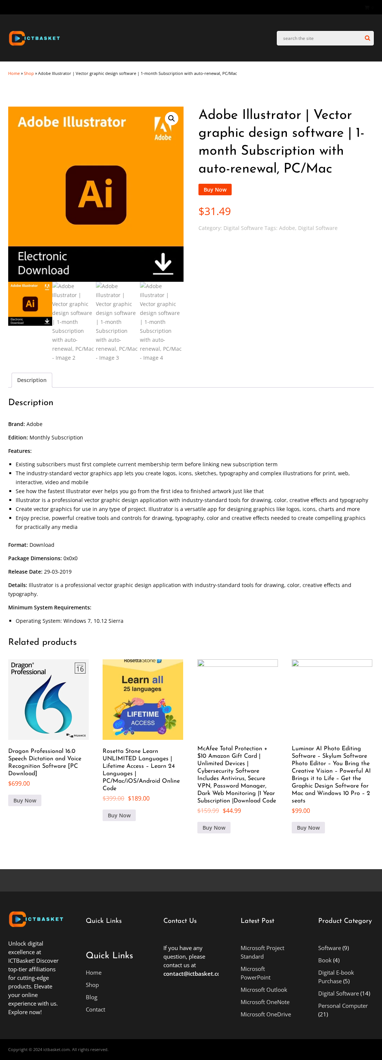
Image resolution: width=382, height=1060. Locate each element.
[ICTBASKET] (34, 45)
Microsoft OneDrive (266, 1014)
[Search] (367, 38)
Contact (95, 1009)
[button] (171, 118)
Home (14, 73)
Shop (29, 73)
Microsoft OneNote (265, 1002)
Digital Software (43, 97)
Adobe (287, 227)
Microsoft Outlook (264, 989)
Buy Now (215, 189)
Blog (91, 997)
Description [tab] (32, 380)
